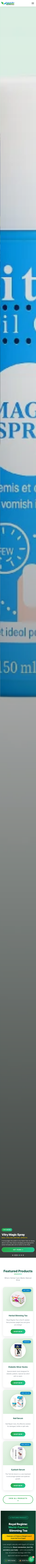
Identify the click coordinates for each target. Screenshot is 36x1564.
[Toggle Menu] (33, 3)
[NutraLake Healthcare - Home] (8, 3)
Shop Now (18, 1331)
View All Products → (18, 1499)
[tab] (12, 1255)
